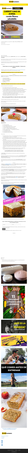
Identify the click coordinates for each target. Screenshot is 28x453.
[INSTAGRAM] (14, 444)
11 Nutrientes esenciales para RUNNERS (9, 319)
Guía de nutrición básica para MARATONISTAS (8, 261)
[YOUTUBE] (14, 445)
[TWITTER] (14, 442)
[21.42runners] (14, 1)
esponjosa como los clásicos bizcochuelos (18, 69)
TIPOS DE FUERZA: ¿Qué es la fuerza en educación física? (9, 334)
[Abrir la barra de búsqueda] (27, 5)
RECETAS (3, 257)
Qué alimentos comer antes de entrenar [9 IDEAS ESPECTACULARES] (9, 388)
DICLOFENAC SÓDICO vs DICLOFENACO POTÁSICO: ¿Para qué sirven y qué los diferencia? (9, 285)
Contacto (2, 438)
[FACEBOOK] (14, 441)
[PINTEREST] (14, 446)
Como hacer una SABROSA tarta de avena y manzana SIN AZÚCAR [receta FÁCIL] (9, 429)
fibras (17, 177)
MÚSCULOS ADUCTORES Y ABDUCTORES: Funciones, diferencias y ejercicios (9, 347)
